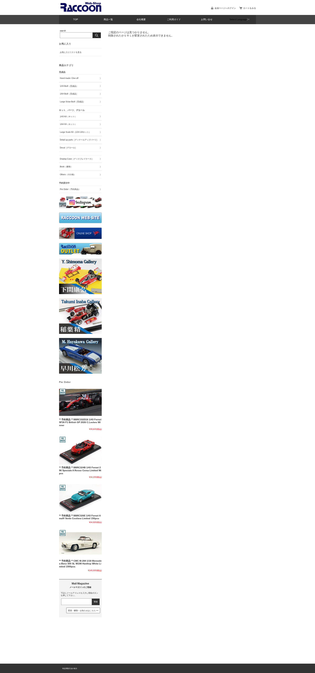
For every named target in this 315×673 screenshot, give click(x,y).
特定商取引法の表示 (69, 668)
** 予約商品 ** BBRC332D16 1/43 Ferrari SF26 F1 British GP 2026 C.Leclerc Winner (80, 422)
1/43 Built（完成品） (69, 86)
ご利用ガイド (174, 19)
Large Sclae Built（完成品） (72, 102)
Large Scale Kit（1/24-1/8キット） (75, 132)
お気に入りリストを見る (71, 52)
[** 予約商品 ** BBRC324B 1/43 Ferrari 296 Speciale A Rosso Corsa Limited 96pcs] (80, 450)
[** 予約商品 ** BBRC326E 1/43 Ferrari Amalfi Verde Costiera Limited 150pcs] (80, 498)
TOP (75, 19)
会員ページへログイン (225, 8)
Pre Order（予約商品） (70, 189)
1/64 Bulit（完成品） (69, 94)
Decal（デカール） (68, 148)
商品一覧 (108, 19)
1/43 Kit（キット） (68, 116)
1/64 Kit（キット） (68, 124)
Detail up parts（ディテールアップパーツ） (79, 140)
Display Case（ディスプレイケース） (77, 159)
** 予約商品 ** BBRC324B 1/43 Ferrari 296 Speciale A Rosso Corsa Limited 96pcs (80, 470)
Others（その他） (68, 174)
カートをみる (249, 8)
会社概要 (141, 19)
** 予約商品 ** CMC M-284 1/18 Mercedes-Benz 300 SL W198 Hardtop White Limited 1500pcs (80, 564)
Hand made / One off (69, 78)
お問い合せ (206, 19)
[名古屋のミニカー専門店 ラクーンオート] (81, 11)
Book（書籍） (66, 166)
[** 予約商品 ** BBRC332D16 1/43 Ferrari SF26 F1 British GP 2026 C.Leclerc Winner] (80, 402)
